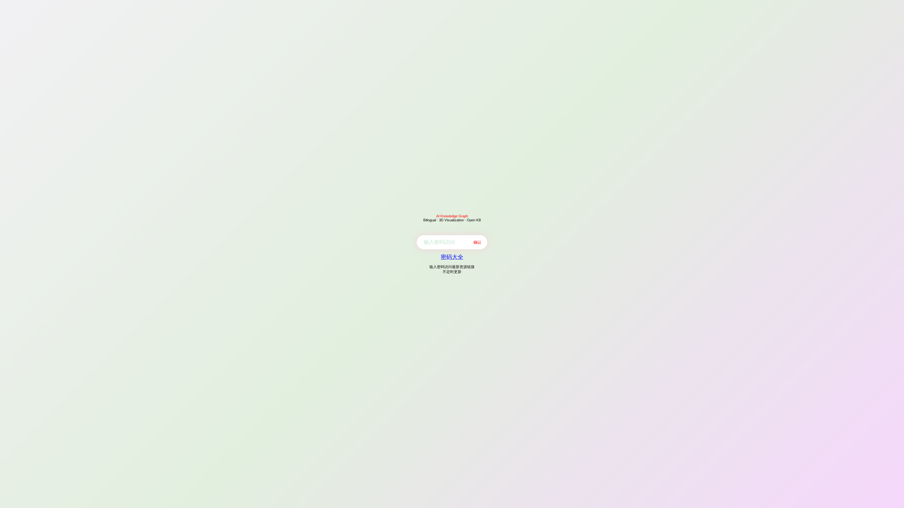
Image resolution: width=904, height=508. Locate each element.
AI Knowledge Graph (452, 216)
